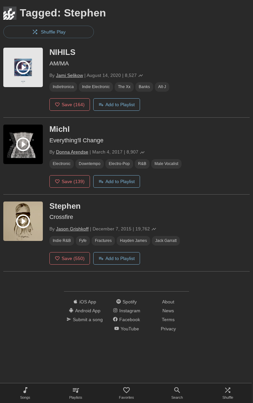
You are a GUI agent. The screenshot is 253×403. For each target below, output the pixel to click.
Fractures (103, 240)
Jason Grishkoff (72, 228)
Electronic (61, 163)
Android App (87, 310)
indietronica (63, 86)
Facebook (129, 319)
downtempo (89, 163)
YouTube (130, 328)
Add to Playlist (120, 104)
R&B (142, 163)
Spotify (130, 301)
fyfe (83, 240)
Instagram (129, 310)
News (168, 310)
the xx (124, 86)
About (168, 301)
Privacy (168, 328)
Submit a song (88, 319)
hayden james (133, 240)
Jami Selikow (69, 75)
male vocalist (166, 163)
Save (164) (73, 104)
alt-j (162, 86)
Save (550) (73, 258)
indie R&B (62, 240)
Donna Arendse (72, 151)
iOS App (87, 301)
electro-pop (119, 163)
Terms (168, 319)
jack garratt (166, 240)
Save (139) (73, 181)
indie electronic (96, 86)
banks (144, 86)
